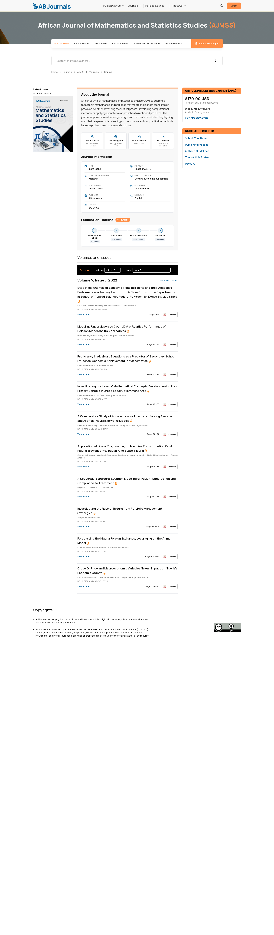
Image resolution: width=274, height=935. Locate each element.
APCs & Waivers (173, 43)
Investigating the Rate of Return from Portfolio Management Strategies (119, 511)
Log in (234, 5)
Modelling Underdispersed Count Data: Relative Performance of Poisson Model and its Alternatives (121, 329)
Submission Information (147, 43)
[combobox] (112, 270)
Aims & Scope (81, 43)
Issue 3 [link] (108, 71)
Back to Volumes (169, 280)
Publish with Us (112, 5)
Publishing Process (196, 144)
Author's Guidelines (197, 151)
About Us (177, 5)
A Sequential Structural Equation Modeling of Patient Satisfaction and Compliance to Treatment (126, 481)
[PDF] (170, 314)
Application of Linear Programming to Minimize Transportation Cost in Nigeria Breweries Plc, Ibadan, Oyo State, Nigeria (126, 448)
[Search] (222, 6)
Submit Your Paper (209, 43)
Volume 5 (94, 71)
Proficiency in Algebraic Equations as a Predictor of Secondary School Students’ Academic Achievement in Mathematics (126, 358)
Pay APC (190, 163)
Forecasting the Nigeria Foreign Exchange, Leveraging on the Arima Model (123, 541)
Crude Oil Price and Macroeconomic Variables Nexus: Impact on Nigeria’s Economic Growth (127, 570)
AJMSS (80, 71)
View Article (83, 314)
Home (54, 71)
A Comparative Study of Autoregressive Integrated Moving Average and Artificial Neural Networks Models (124, 418)
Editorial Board (120, 43)
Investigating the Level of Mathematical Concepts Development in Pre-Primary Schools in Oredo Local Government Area (127, 388)
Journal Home (61, 43)
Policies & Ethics (154, 5)
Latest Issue (100, 43)
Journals (133, 5)
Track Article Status (197, 157)
